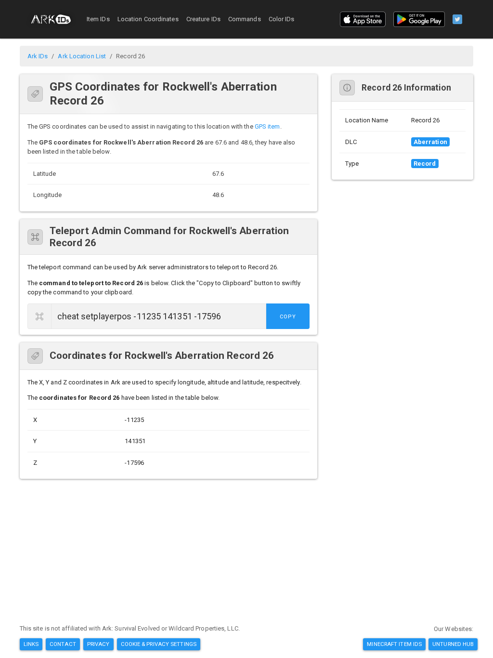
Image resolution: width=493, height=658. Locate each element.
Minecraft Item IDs (394, 644)
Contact (63, 644)
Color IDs (282, 19)
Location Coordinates (148, 19)
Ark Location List (82, 56)
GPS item (267, 126)
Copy (288, 317)
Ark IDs (37, 56)
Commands (244, 19)
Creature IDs (203, 19)
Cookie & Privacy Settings (159, 644)
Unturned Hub (453, 644)
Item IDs (98, 19)
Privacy (98, 644)
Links (31, 644)
